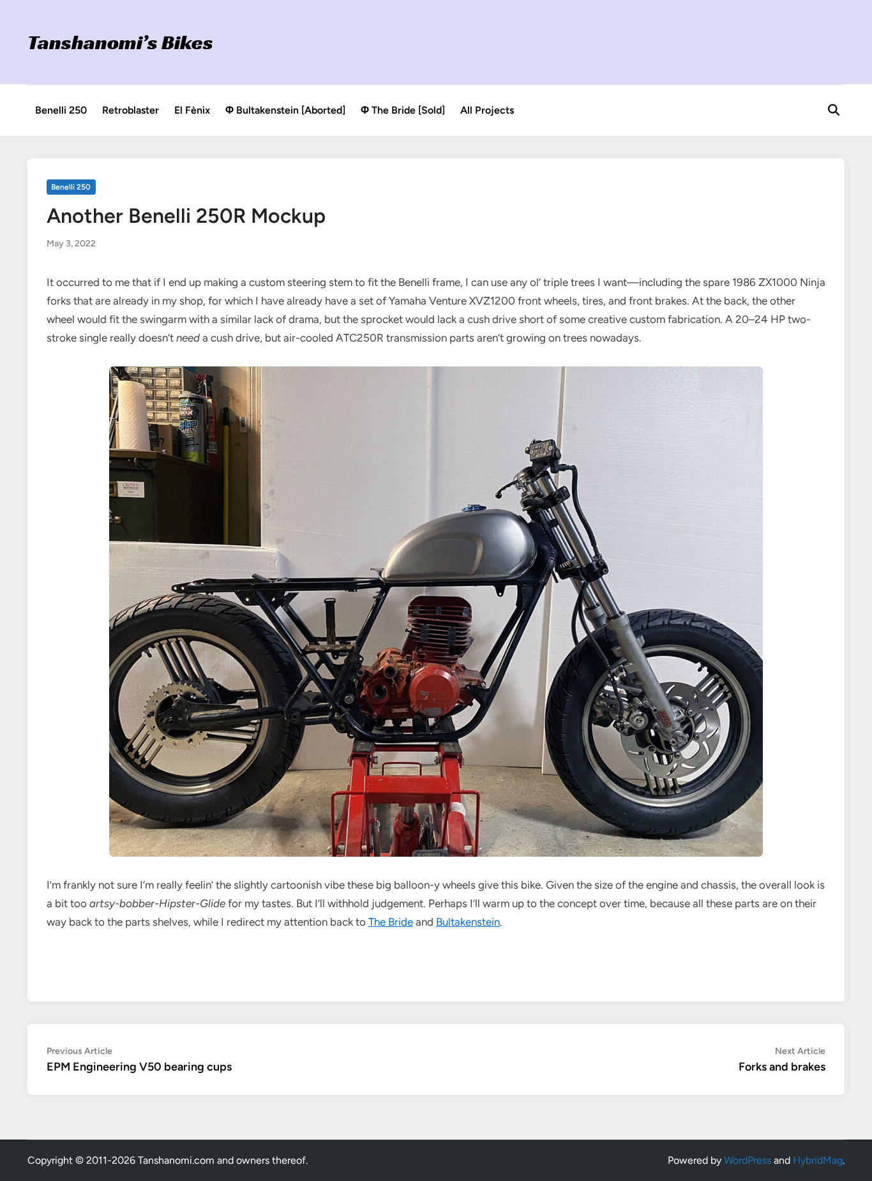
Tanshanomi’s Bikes (120, 42)
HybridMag (818, 1160)
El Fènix (192, 110)
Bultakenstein (468, 921)
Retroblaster (130, 110)
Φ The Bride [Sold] (403, 110)
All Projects (487, 110)
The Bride (390, 921)
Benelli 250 (61, 110)
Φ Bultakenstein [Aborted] (285, 110)
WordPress (747, 1160)
